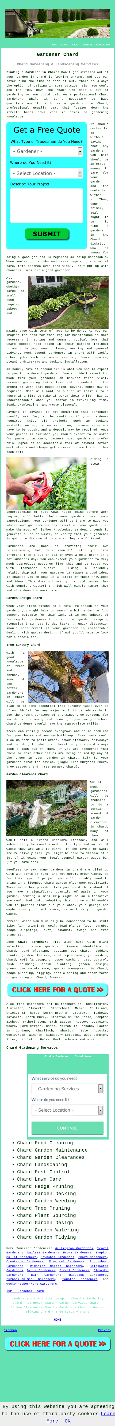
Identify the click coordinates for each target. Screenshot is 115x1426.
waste (54, 404)
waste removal (62, 357)
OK (68, 1421)
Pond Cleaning (54, 1143)
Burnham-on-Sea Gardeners (30, 1279)
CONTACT (87, 45)
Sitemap (10, 1330)
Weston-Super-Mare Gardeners (31, 1283)
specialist (27, 637)
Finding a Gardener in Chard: (32, 72)
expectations (17, 520)
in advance (33, 412)
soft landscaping (35, 959)
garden (22, 76)
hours (11, 395)
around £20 (50, 369)
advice (12, 525)
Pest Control (52, 1172)
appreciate (26, 563)
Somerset (56, 977)
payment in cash (30, 438)
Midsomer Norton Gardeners (56, 1266)
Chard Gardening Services (32, 1047)
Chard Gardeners (92, 1257)
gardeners (57, 352)
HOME (54, 45)
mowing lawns (53, 348)
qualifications (19, 103)
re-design (83, 606)
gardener (97, 150)
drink (93, 555)
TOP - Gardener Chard (25, 1291)
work (44, 590)
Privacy (104, 1330)
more (90, 1039)
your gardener (52, 572)
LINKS (64, 45)
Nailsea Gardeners (43, 1252)
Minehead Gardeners (67, 1261)
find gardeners (30, 1004)
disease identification (87, 946)
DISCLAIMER (103, 45)
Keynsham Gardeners (58, 1257)
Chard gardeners (33, 942)
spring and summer (51, 339)
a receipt (65, 447)
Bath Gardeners (46, 1275)
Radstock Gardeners (88, 1275)
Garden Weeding (55, 1201)
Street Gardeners (74, 1270)
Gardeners (42, 1248)
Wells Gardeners (41, 1270)
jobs (59, 330)
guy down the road (45, 90)
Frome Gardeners (77, 1252)
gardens (83, 344)
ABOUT (75, 45)
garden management (70, 968)
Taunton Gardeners (80, 1279)
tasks (64, 623)
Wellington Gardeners (74, 1248)
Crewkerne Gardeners (25, 1261)
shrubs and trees (53, 261)
